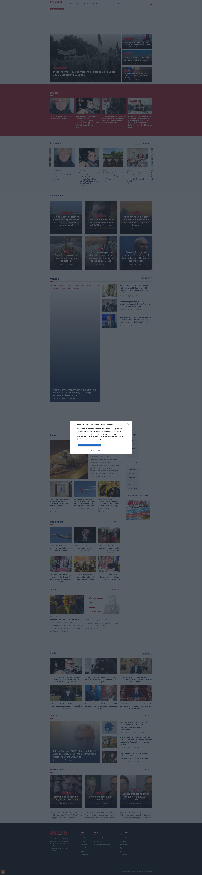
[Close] (128, 424)
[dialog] (101, 437)
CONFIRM (90, 445)
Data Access (101, 450)
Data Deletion (92, 450)
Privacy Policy (110, 450)
